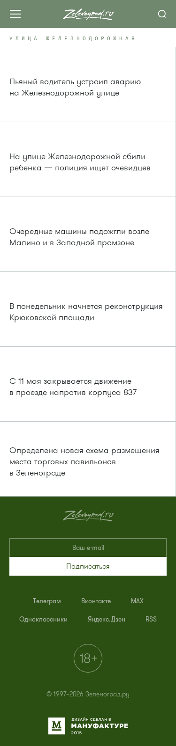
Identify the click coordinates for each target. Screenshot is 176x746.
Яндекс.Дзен (106, 619)
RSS (151, 619)
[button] (88, 566)
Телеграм (47, 601)
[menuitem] (46, 601)
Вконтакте (96, 601)
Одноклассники (43, 619)
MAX (137, 601)
